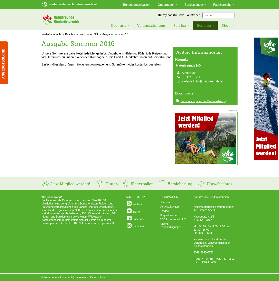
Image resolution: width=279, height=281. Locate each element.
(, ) (203, 101)
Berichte (204, 25)
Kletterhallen (142, 184)
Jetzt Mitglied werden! (69, 184)
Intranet (194, 15)
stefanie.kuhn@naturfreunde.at (202, 81)
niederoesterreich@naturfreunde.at (214, 206)
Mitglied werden (169, 215)
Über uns (118, 25)
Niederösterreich (51, 34)
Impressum (81, 277)
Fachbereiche (222, 4)
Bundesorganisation (136, 4)
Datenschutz (97, 277)
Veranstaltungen (151, 25)
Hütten (111, 184)
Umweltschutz (219, 184)
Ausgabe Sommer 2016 (116, 34)
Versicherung (179, 184)
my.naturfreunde (173, 15)
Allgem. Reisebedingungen (170, 225)
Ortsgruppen (166, 4)
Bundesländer (194, 4)
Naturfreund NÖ (88, 34)
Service (179, 25)
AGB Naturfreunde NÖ (173, 219)
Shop (226, 25)
